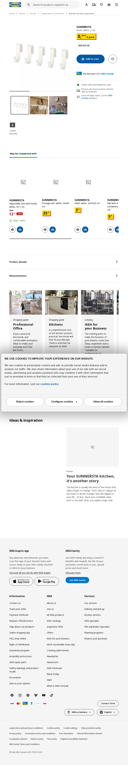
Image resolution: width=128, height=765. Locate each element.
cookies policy (49, 384)
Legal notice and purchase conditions (26, 728)
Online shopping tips (19, 632)
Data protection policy (91, 728)
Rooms (22, 13)
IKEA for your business (58, 638)
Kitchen (33, 13)
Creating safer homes (58, 650)
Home (12, 13)
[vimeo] (35, 695)
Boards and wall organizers (81, 13)
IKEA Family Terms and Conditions (24, 744)
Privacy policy (15, 733)
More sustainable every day (61, 644)
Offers (50, 632)
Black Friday (53, 674)
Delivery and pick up (94, 608)
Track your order (17, 608)
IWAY (49, 679)
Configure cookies (62, 401)
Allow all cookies (103, 401)
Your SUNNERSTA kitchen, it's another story (90, 478)
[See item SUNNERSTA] (24, 181)
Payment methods (18, 614)
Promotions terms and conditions (40, 733)
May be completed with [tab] (23, 153)
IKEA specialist (91, 620)
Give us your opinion (19, 683)
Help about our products (21, 626)
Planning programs (93, 632)
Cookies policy (53, 728)
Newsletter (52, 656)
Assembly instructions (20, 656)
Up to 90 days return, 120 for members (96, 96)
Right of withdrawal (19, 644)
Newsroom (52, 662)
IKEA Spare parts (17, 662)
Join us (50, 608)
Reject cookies (25, 401)
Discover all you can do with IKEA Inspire (30, 572)
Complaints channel (18, 739)
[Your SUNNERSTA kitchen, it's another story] (92, 447)
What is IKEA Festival (57, 685)
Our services (90, 603)
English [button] (108, 712)
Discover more (73, 572)
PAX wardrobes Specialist (97, 626)
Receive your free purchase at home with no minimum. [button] (97, 90)
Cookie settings (71, 728)
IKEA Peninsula (54, 668)
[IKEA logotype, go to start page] (15, 4)
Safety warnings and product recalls (24, 670)
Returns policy (37, 739)
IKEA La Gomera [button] (79, 712)
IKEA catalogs (54, 620)
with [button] (98, 73)
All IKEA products (55, 614)
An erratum (15, 677)
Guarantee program (19, 650)
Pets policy (52, 739)
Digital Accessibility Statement (74, 739)
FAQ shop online (17, 638)
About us (51, 603)
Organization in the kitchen (52, 13)
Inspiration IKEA (55, 626)
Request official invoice (21, 620)
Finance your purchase (95, 638)
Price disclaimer (66, 733)
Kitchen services (92, 614)
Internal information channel (89, 733)
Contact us (15, 603)
